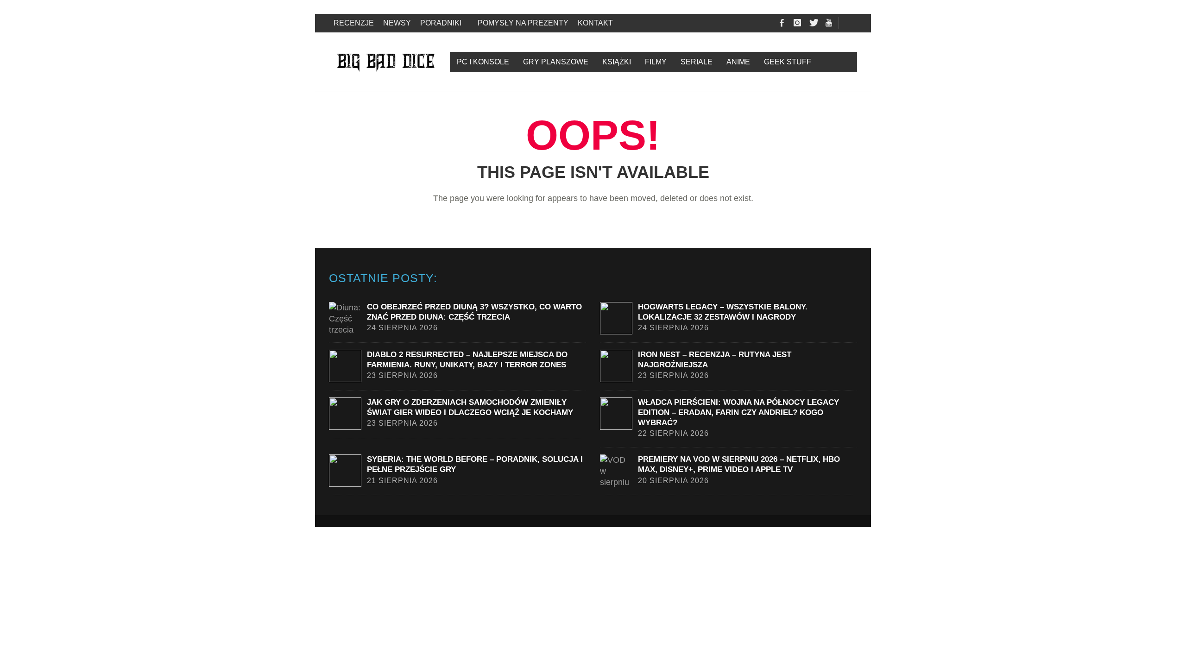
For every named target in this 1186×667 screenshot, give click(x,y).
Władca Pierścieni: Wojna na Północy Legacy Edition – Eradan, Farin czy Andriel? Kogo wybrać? (738, 412)
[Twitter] (813, 23)
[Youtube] (829, 23)
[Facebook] (782, 23)
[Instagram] (797, 23)
